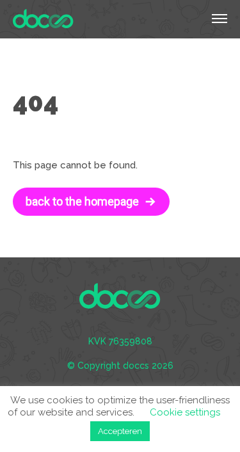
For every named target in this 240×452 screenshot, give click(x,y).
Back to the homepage (82, 201)
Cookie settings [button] (185, 412)
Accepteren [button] (120, 431)
